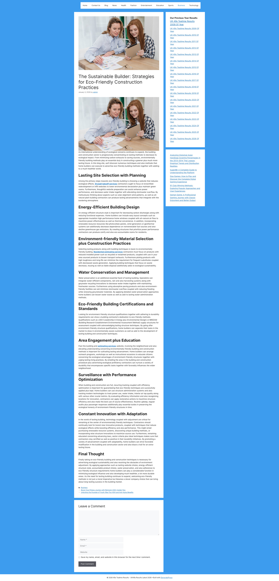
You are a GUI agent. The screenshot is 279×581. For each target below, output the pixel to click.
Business (181, 5)
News (114, 5)
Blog (106, 5)
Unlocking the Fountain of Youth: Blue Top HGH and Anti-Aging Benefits (107, 492)
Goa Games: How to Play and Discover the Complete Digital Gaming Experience (183, 179)
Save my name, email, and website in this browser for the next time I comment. (115, 557)
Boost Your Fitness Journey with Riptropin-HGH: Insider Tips (103, 490)
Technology (193, 5)
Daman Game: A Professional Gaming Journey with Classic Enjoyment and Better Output (183, 197)
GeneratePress (166, 578)
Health (123, 5)
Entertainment (146, 5)
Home (85, 5)
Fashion (133, 5)
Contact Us (96, 5)
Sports (171, 5)
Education (160, 5)
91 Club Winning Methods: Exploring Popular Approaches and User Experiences (185, 188)
